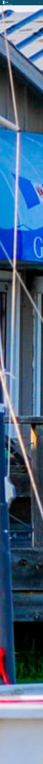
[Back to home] (8, 3)
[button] (39, 3)
